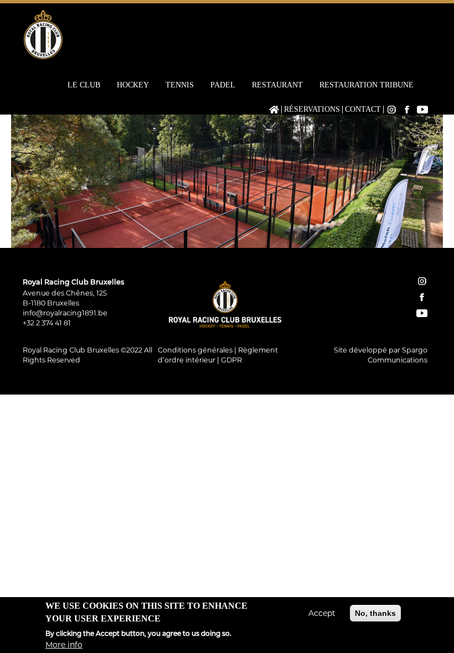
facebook (421, 297)
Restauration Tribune (366, 85)
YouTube (422, 109)
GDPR (231, 360)
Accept (322, 613)
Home (274, 109)
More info (63, 645)
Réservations (312, 109)
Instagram (391, 109)
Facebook (406, 109)
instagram (421, 281)
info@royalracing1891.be (65, 313)
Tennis (180, 85)
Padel (222, 85)
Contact (363, 109)
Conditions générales (195, 350)
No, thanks (375, 613)
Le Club (84, 85)
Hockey (133, 85)
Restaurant (277, 85)
